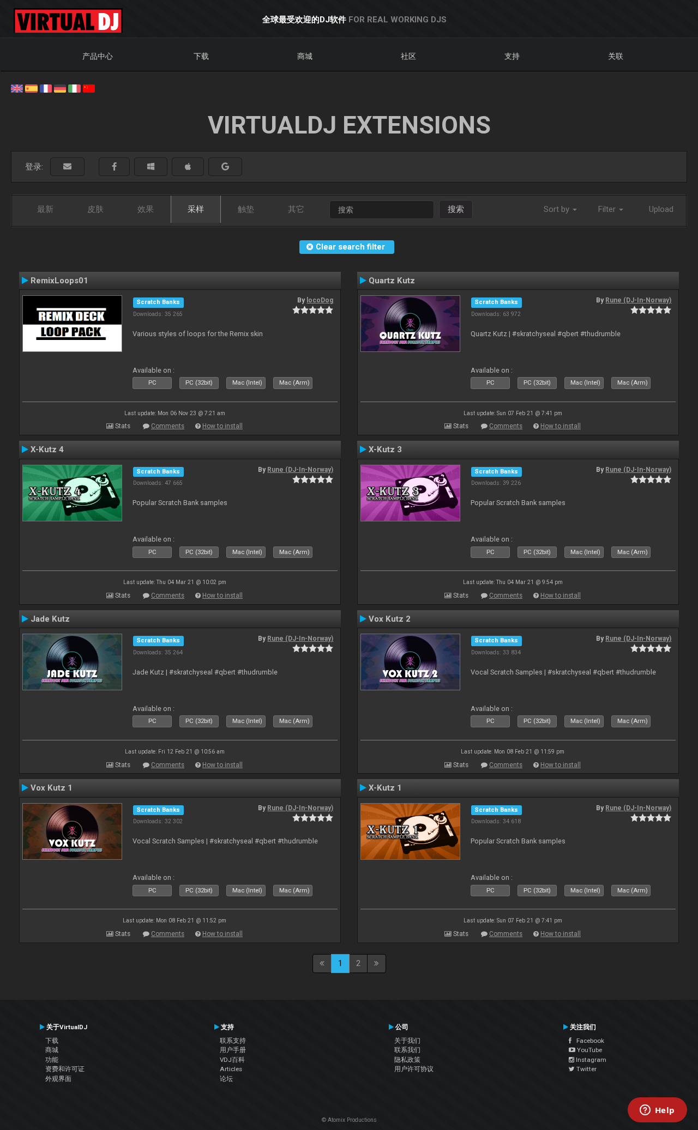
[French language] (46, 88)
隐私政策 (407, 1060)
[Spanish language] (31, 88)
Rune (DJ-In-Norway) (638, 300)
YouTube (588, 1050)
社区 (408, 56)
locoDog (319, 300)
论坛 (226, 1079)
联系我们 (407, 1050)
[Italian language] (74, 88)
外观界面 (58, 1079)
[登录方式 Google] (225, 167)
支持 (512, 56)
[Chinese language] (89, 88)
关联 (615, 56)
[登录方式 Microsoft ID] (150, 167)
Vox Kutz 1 (52, 788)
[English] (17, 88)
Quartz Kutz (392, 280)
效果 (145, 209)
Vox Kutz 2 (390, 619)
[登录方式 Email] (67, 167)
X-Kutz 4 (47, 449)
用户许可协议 (414, 1069)
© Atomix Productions (349, 1119)
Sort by (557, 209)
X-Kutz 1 (385, 788)
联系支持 (233, 1040)
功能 (51, 1060)
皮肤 (95, 209)
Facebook (587, 1040)
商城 (304, 56)
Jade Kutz (50, 619)
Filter (608, 209)
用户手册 (233, 1050)
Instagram (590, 1060)
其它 (296, 209)
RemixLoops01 (59, 280)
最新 (45, 209)
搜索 (456, 209)
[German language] (60, 88)
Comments (167, 426)
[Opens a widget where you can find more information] (657, 1111)
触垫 (246, 209)
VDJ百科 (232, 1060)
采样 (196, 209)
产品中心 (97, 56)
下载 (201, 56)
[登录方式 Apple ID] (188, 167)
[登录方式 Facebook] (114, 167)
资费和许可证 (65, 1069)
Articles (231, 1069)
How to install (222, 426)
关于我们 (407, 1040)
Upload (661, 209)
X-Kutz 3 (385, 449)
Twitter (586, 1069)
